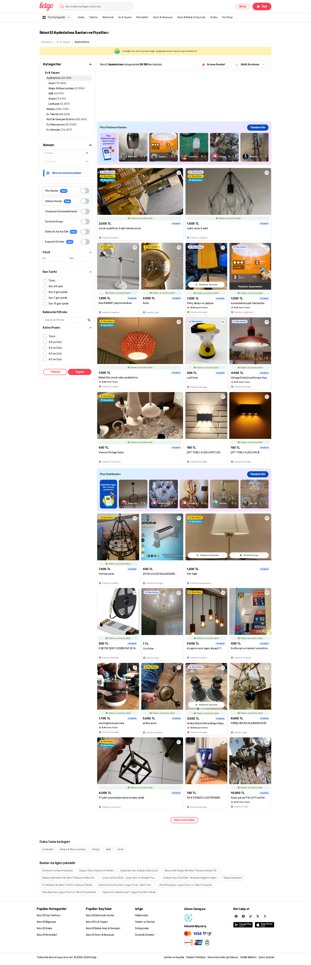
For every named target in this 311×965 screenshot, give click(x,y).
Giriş (242, 6)
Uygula (79, 371)
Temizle (55, 371)
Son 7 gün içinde (58, 297)
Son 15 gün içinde (59, 303)
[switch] (84, 190)
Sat (264, 6)
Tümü (52, 280)
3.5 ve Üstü (55, 347)
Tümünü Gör (258, 127)
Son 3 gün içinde (58, 292)
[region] (184, 147)
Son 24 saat (56, 286)
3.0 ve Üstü (55, 342)
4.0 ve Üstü (55, 353)
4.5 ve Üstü (55, 359)
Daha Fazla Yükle (184, 820)
